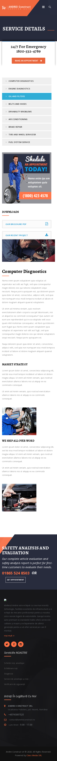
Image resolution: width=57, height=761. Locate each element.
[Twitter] (7, 644)
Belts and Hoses (17, 104)
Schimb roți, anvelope (14, 663)
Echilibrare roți (10, 668)
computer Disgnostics (21, 81)
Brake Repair (15, 127)
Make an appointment (27, 61)
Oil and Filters (17, 96)
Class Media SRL (34, 755)
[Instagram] (21, 644)
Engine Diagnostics (19, 88)
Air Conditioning (18, 119)
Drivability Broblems (20, 111)
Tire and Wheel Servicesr (22, 134)
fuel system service (19, 142)
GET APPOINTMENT (15, 580)
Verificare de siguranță (14, 684)
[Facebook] (14, 644)
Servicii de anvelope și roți (16, 679)
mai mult (8, 635)
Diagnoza (8, 673)
